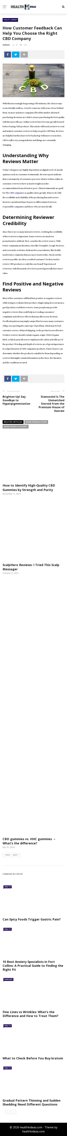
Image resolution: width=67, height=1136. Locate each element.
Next (15, 855)
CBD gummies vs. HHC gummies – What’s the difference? (29, 841)
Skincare (8, 979)
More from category (15, 426)
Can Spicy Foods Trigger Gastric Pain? (32, 919)
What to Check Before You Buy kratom (33, 1058)
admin (6, 44)
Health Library (10, 20)
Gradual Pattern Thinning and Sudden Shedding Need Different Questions (31, 1102)
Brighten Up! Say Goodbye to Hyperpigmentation (16, 400)
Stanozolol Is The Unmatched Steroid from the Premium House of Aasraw (51, 404)
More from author (36, 421)
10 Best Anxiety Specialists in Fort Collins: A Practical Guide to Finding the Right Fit (33, 966)
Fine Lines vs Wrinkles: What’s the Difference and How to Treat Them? (30, 1014)
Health (7, 887)
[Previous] (7, 1112)
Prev (7, 855)
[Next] (13, 1112)
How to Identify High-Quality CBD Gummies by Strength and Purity (29, 487)
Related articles (13, 421)
